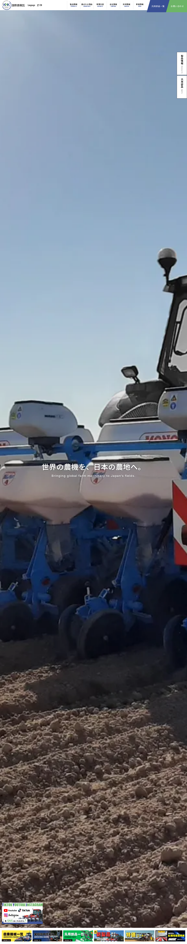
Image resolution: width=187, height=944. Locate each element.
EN (41, 5)
